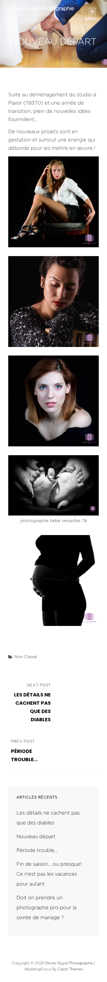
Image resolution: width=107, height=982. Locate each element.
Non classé (25, 657)
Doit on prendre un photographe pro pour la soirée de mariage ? (46, 908)
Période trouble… (37, 850)
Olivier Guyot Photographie (41, 8)
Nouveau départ (35, 836)
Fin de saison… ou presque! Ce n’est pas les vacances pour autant (49, 874)
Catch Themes (70, 969)
